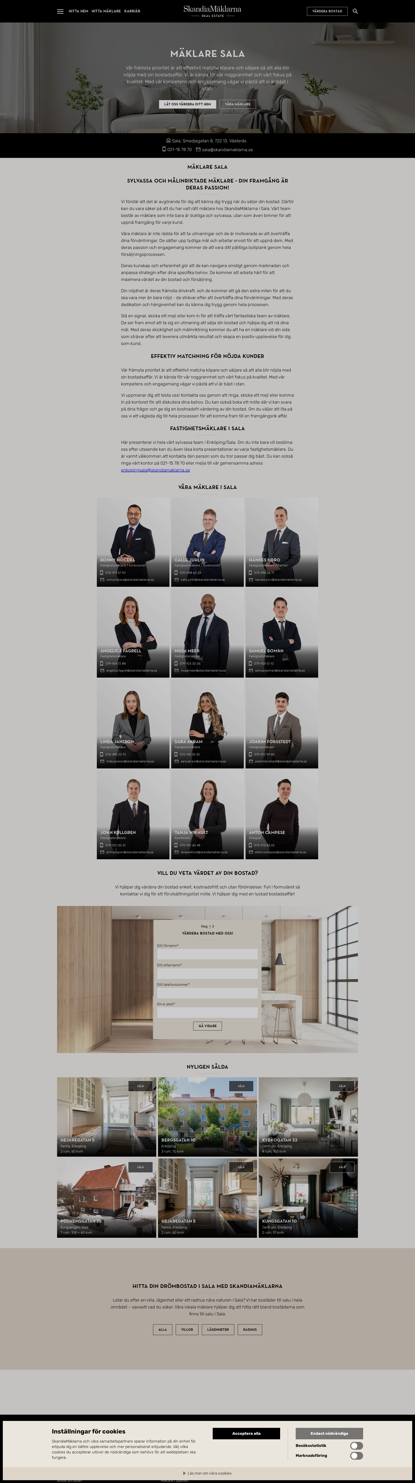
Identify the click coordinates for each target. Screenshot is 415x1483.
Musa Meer (187, 650)
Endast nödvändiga (329, 1433)
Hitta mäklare (106, 11)
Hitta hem (78, 11)
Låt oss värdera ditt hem (187, 104)
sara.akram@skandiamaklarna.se (203, 761)
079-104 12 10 (264, 663)
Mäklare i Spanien (174, 1480)
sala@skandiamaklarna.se (227, 149)
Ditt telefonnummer (172, 985)
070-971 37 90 (115, 573)
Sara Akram (189, 741)
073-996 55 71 (264, 573)
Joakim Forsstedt (270, 741)
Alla (162, 1330)
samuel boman (266, 650)
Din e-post (165, 1004)
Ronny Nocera (117, 560)
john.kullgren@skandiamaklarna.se (129, 852)
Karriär (132, 11)
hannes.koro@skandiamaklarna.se (278, 580)
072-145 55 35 (190, 754)
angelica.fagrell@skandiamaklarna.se (131, 670)
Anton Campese (267, 832)
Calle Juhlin (189, 560)
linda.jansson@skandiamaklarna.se (130, 761)
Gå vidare (208, 1026)
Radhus (250, 1330)
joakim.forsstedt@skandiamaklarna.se (281, 761)
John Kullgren (118, 832)
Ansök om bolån (69, 1480)
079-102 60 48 (190, 845)
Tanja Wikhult (191, 832)
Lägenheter (218, 1330)
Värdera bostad (327, 11)
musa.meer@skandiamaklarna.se (203, 670)
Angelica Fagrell (120, 650)
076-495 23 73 (115, 754)
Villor (187, 1330)
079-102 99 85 (264, 754)
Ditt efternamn (168, 965)
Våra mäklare (238, 104)
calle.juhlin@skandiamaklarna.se (203, 580)
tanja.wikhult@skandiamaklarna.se (204, 852)
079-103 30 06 (190, 663)
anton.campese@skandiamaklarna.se (280, 852)
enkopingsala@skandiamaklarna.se (155, 470)
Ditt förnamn (167, 946)
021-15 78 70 (179, 149)
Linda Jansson (117, 741)
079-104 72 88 (115, 663)
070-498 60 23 (190, 573)
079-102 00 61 (115, 845)
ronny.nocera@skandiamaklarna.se (130, 580)
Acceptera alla (246, 1433)
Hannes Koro (264, 560)
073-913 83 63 (264, 845)
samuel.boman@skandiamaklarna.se (280, 670)
